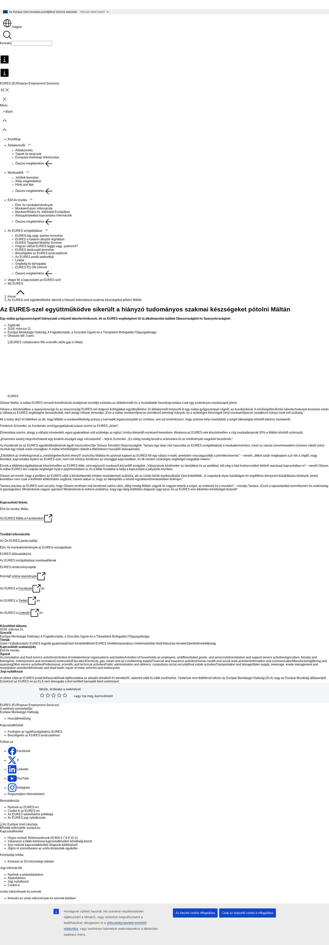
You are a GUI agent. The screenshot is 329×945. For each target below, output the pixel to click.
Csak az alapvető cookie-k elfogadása (247, 913)
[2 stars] (45, 695)
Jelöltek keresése (27, 177)
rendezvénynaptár (24, 567)
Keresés (5, 43)
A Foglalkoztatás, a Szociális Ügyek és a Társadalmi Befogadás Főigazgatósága (95, 636)
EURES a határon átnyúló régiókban (40, 239)
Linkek (19, 260)
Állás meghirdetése (28, 181)
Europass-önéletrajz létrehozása (37, 157)
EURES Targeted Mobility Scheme (38, 242)
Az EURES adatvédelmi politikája (30, 814)
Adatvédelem (17, 878)
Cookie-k (14, 885)
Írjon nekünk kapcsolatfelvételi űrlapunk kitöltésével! (43, 844)
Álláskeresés (24, 150)
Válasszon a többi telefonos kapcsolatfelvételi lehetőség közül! (50, 841)
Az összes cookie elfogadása (195, 913)
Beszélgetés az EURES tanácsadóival (41, 253)
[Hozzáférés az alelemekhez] (29, 145)
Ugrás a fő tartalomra (17, 4)
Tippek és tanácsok (28, 153)
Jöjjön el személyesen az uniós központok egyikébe (43, 848)
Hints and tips (24, 184)
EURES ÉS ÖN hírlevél (31, 267)
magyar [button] (17, 26)
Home (12, 296)
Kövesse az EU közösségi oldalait (31, 861)
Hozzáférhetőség (19, 718)
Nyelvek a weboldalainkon (25, 874)
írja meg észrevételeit (97, 696)
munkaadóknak (45, 560)
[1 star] (42, 695)
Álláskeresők (16, 145)
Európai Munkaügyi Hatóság (19, 636)
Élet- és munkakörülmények (34, 205)
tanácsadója (29, 540)
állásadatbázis (21, 553)
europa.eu (33, 827)
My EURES (15, 283)
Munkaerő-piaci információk (34, 208)
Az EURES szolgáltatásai (25, 230)
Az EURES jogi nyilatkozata (27, 817)
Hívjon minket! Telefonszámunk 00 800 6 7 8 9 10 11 (43, 837)
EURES (14, 540)
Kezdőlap (14, 139)
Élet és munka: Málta (14, 509)
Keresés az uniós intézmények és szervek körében (42, 898)
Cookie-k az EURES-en (24, 810)
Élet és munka (17, 200)
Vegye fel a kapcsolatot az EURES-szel (34, 279)
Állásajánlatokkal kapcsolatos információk (43, 215)
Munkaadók (15, 172)
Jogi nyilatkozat (18, 881)
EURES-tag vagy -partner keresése (39, 235)
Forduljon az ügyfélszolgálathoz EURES (35, 731)
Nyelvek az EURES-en (23, 807)
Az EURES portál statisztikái (34, 256)
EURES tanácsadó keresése (34, 249)
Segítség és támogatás (30, 263)
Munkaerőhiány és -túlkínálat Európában (42, 211)
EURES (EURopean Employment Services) (29, 705)
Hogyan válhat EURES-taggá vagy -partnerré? (46, 246)
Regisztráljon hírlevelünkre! (26, 794)
